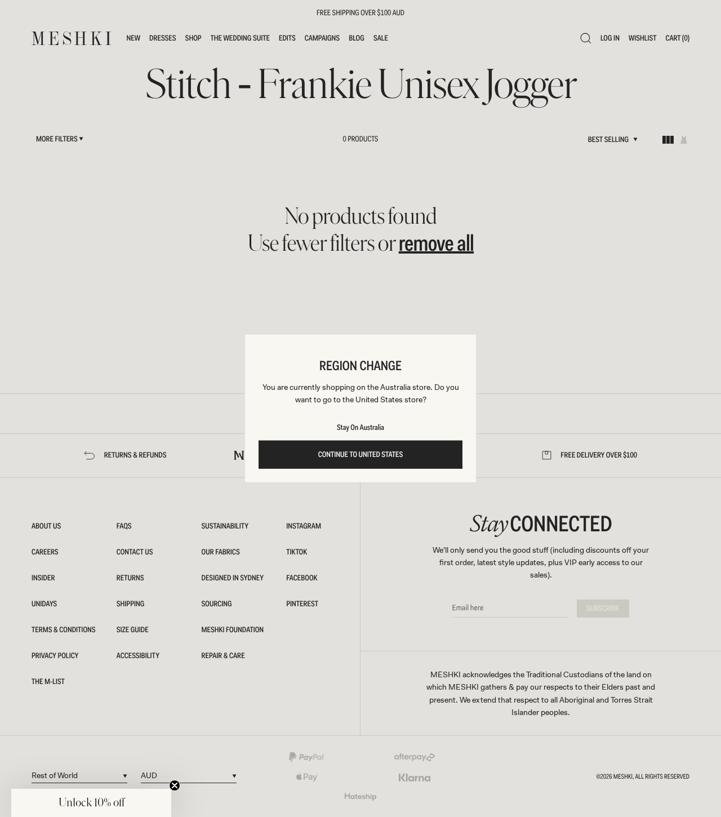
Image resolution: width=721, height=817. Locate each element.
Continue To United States (360, 455)
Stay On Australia (360, 428)
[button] (91, 803)
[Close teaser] (174, 785)
